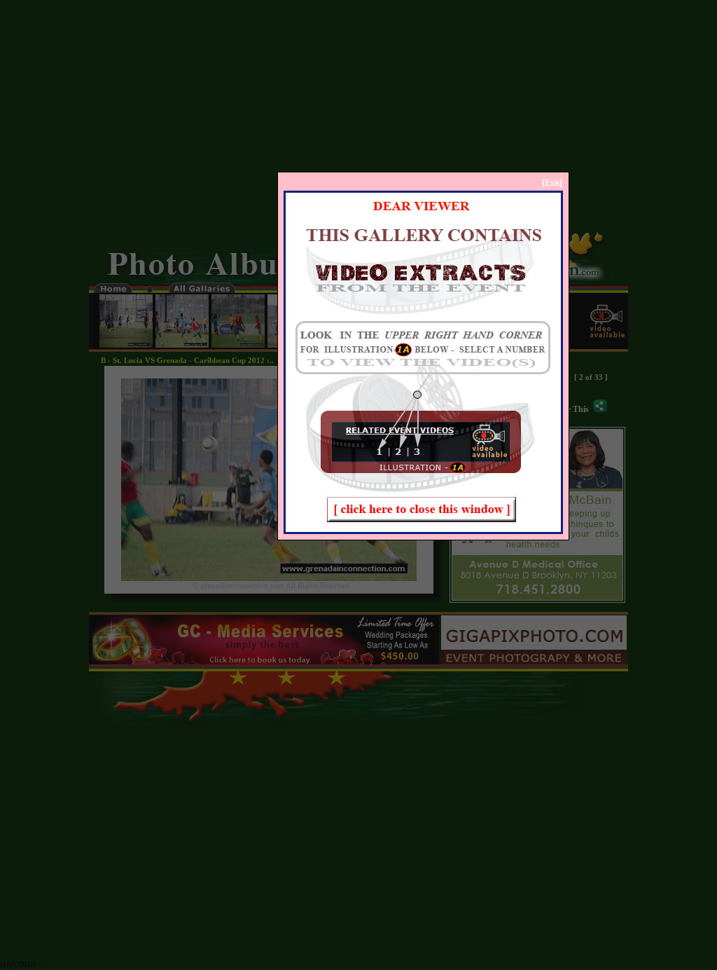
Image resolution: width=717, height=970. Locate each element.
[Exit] (552, 183)
